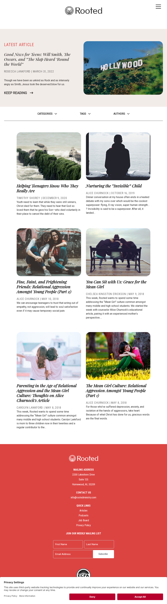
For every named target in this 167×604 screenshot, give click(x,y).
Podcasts (83, 515)
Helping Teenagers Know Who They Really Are (47, 188)
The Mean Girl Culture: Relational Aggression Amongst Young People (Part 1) (116, 390)
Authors (119, 113)
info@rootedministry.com (83, 497)
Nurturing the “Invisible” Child (114, 185)
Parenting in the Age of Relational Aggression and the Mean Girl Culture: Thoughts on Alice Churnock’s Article (46, 393)
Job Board (83, 520)
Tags (83, 113)
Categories (45, 113)
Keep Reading (15, 93)
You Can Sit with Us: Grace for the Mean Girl (116, 284)
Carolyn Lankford (30, 407)
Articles (83, 510)
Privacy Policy (83, 525)
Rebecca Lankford (17, 71)
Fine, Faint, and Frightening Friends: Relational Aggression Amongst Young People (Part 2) (44, 286)
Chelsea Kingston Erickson (106, 294)
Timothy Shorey (28, 198)
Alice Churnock (97, 193)
